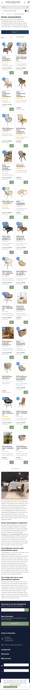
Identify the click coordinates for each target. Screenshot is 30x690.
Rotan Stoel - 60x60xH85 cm (20, 165)
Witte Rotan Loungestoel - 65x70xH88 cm (20, 308)
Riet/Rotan (9, 14)
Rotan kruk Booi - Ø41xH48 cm (7, 377)
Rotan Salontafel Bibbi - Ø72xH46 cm (21, 58)
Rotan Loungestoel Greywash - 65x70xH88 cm (6, 167)
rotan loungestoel (15, 534)
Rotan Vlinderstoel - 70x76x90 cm (7, 129)
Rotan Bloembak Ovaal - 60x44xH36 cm (22, 448)
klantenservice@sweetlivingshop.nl (14, 645)
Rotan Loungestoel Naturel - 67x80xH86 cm (6, 94)
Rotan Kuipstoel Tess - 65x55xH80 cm (7, 308)
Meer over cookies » (22, 687)
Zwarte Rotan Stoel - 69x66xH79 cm (7, 413)
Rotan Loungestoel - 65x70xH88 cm (6, 58)
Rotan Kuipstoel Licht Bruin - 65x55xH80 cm (7, 343)
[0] (28, 2)
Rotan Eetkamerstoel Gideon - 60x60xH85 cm (20, 94)
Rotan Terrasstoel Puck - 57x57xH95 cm (21, 413)
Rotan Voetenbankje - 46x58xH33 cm (20, 203)
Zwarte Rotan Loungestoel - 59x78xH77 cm (6, 238)
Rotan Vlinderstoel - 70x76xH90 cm (7, 202)
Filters (14, 32)
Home (2, 14)
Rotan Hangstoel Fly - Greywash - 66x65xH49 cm (21, 378)
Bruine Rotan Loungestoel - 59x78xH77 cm (20, 238)
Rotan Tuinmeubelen (19, 14)
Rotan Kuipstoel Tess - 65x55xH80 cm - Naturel (7, 273)
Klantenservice (15, 623)
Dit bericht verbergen (10, 687)
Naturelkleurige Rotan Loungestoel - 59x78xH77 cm (21, 131)
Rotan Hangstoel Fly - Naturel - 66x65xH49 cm (21, 273)
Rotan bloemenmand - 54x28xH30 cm (21, 343)
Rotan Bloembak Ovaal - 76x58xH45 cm (7, 448)
